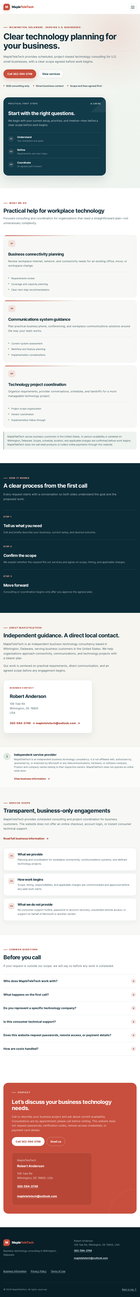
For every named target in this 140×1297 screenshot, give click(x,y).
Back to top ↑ (129, 1289)
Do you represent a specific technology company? (39, 1008)
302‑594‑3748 (22, 723)
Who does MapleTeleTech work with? (30, 981)
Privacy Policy (38, 1271)
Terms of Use (58, 1271)
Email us (56, 1141)
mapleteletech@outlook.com (58, 723)
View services (51, 74)
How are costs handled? (20, 1048)
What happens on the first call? (26, 994)
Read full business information (26, 838)
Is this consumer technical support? (29, 1021)
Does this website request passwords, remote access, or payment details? (57, 1035)
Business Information (14, 1271)
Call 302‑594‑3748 (19, 74)
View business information (32, 778)
